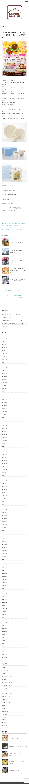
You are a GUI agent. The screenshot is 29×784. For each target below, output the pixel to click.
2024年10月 (5, 399)
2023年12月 (5, 428)
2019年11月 (5, 570)
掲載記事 (4, 717)
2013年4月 (4, 643)
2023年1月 (4, 460)
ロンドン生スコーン (6, 702)
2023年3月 (4, 455)
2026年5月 (4, 344)
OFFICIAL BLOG (6, 670)
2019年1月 (4, 599)
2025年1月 (4, 391)
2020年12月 (5, 533)
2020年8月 (4, 544)
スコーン (4, 691)
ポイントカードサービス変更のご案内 (11, 314)
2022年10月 (5, 469)
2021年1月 (4, 530)
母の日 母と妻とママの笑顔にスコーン (15, 291)
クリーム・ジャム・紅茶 (7, 682)
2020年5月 (4, 553)
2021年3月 (4, 524)
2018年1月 (4, 634)
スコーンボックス (6, 696)
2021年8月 (4, 510)
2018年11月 (5, 605)
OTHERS (4, 673)
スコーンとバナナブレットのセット (10, 693)
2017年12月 (5, 637)
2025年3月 (4, 385)
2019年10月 (5, 573)
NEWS (3, 667)
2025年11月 (5, 362)
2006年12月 (5, 652)
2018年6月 (4, 620)
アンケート (6, 227)
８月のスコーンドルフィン (8, 317)
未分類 (3, 722)
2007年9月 (4, 649)
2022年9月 (4, 472)
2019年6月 (4, 585)
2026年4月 (4, 347)
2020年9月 (4, 541)
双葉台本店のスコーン (7, 326)
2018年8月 (4, 614)
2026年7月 (4, 339)
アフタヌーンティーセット (8, 676)
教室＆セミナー (5, 720)
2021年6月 (4, 515)
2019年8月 (4, 579)
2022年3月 (4, 489)
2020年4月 (4, 556)
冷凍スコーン (5, 708)
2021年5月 (4, 518)
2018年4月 (4, 625)
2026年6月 (4, 342)
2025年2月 (4, 388)
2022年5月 (4, 484)
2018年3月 (4, 628)
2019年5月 (4, 588)
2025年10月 (5, 365)
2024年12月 (5, 394)
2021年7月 (4, 512)
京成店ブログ (5, 26)
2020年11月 (5, 536)
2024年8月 (4, 405)
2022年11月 (5, 466)
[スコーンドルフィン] (14, 6)
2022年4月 (4, 486)
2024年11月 (5, 397)
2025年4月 (4, 382)
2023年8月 (4, 440)
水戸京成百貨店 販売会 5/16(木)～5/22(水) (15, 296)
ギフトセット (5, 679)
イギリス (11, 227)
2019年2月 (4, 597)
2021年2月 (4, 527)
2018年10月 (5, 608)
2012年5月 (4, 646)
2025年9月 (4, 368)
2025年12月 (5, 359)
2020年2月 (4, 562)
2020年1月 (4, 565)
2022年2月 (4, 492)
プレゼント (14, 229)
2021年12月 (5, 498)
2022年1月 (4, 495)
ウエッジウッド (20, 227)
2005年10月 (5, 657)
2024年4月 (4, 417)
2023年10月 (5, 434)
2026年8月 (4, 336)
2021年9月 (4, 507)
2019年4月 (4, 591)
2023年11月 (5, 431)
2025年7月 (4, 373)
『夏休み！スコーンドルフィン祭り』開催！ (12, 320)
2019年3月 (4, 594)
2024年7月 (4, 408)
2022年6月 (4, 481)
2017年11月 (5, 640)
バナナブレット (5, 699)
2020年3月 (4, 559)
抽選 (21, 229)
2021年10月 (5, 504)
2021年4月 (4, 521)
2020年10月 (5, 539)
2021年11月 (5, 501)
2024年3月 (4, 420)
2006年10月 (5, 654)
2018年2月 (4, 631)
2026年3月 (4, 350)
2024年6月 (4, 411)
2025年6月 (4, 376)
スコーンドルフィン (7, 229)
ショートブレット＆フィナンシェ (10, 688)
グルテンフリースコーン (7, 685)
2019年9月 (4, 576)
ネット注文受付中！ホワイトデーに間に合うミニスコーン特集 (18, 270)
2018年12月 (5, 602)
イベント (15, 227)
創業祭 (18, 229)
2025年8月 (4, 370)
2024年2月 (4, 423)
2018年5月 (4, 623)
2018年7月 (4, 617)
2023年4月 (4, 452)
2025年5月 (4, 379)
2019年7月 (4, 582)
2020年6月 (4, 550)
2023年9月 (4, 437)
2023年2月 (4, 457)
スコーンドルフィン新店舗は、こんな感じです (17, 280)
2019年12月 (5, 568)
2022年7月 (4, 478)
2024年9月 (4, 402)
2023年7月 (4, 443)
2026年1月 (4, 356)
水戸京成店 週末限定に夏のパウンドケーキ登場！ (13, 323)
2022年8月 (4, 475)
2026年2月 (4, 353)
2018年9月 (4, 611)
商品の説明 (4, 714)
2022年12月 (5, 463)
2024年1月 (4, 426)
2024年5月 (4, 414)
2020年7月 (4, 547)
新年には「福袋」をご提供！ (18, 242)
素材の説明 (4, 725)
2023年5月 (4, 449)
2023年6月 (4, 446)
